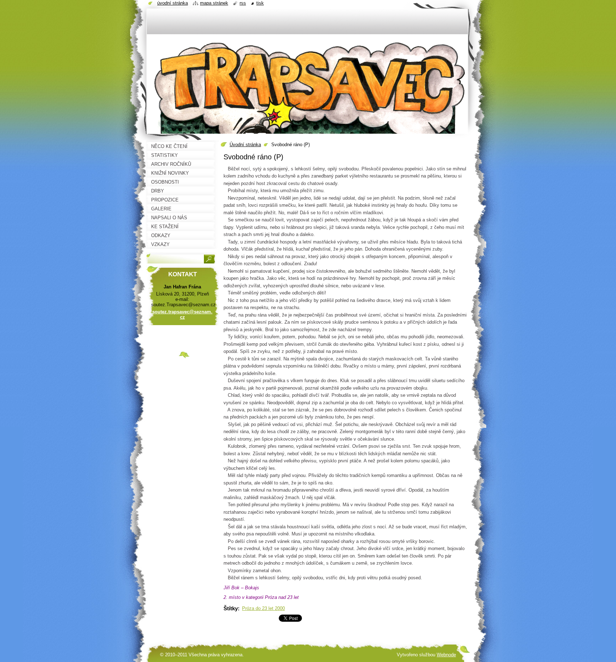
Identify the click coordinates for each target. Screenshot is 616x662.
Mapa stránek (214, 3)
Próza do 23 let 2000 (263, 608)
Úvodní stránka (245, 144)
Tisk (260, 3)
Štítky (231, 608)
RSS (243, 3)
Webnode (446, 654)
